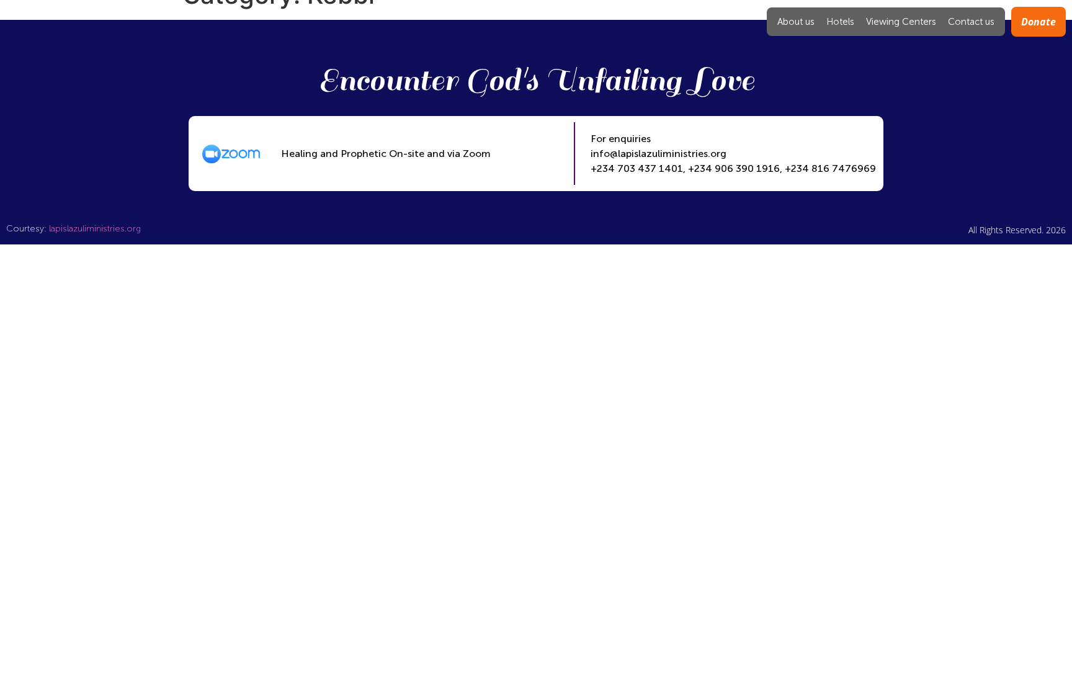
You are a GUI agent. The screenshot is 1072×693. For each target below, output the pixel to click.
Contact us (971, 21)
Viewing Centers (901, 21)
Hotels (840, 21)
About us (796, 21)
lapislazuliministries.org (95, 228)
